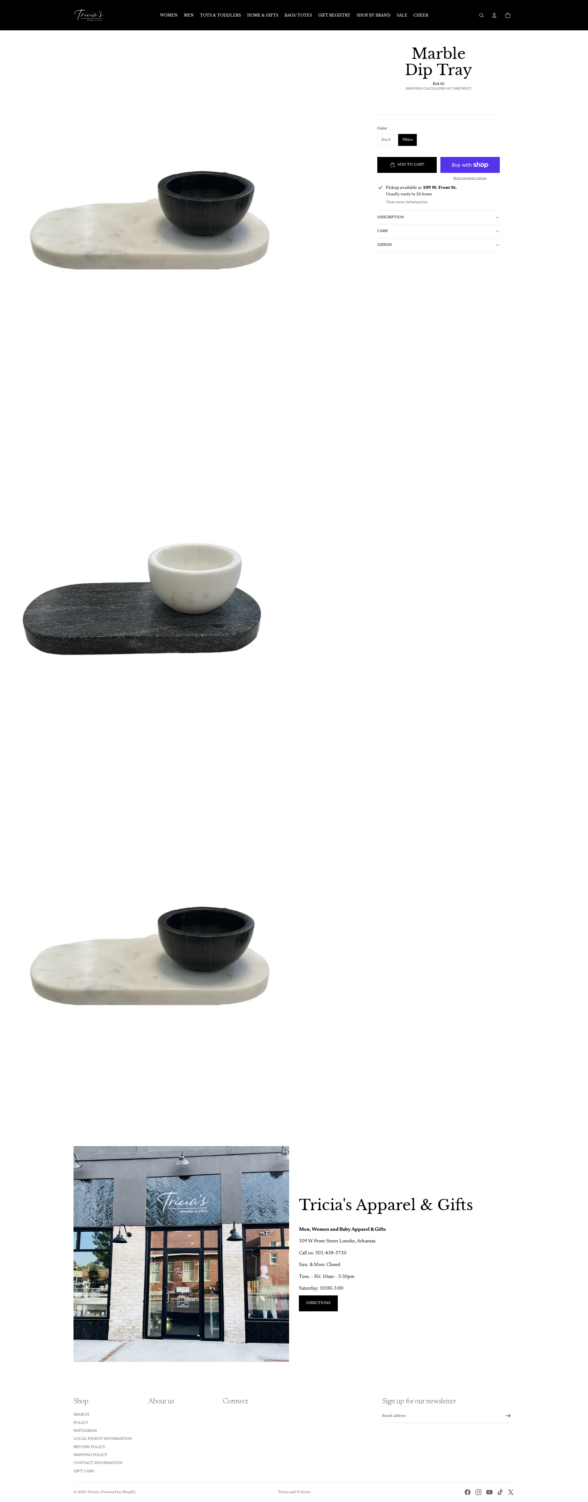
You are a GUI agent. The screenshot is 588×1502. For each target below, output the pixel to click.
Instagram (85, 1431)
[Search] (481, 15)
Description (390, 217)
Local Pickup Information (103, 1439)
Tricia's (93, 1492)
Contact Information (98, 1463)
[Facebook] (467, 1492)
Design (384, 245)
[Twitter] (510, 1492)
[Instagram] (478, 1492)
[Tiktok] (500, 1492)
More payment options (470, 178)
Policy (81, 1423)
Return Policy (89, 1447)
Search (81, 1414)
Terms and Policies (294, 1492)
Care (382, 231)
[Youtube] (489, 1492)
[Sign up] (508, 1415)
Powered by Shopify (118, 1492)
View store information (407, 202)
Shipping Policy (90, 1455)
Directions (318, 1303)
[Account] (494, 15)
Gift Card (84, 1471)
